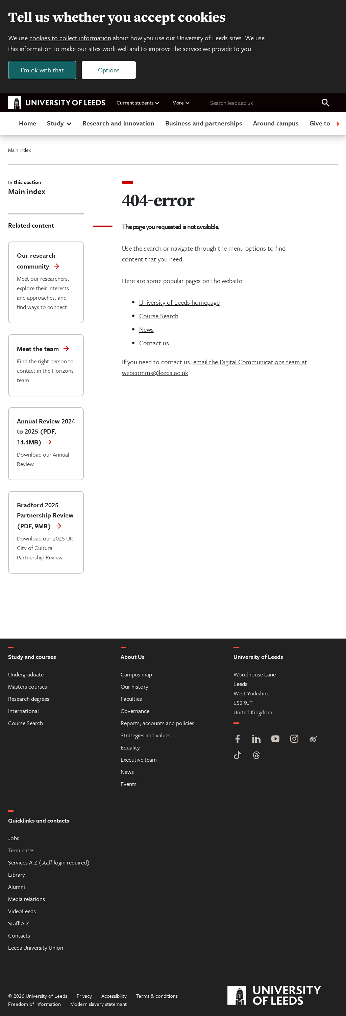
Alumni (16, 886)
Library (16, 874)
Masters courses (27, 686)
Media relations (26, 899)
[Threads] (256, 756)
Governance (135, 711)
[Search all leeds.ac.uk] (326, 103)
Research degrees (28, 698)
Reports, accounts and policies (157, 723)
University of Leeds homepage (179, 302)
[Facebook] (237, 739)
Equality (130, 747)
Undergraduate (26, 674)
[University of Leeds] (282, 996)
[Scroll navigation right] (338, 123)
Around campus (276, 123)
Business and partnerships (203, 123)
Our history (134, 686)
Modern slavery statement (98, 1004)
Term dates (21, 850)
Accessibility (114, 995)
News (146, 329)
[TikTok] (237, 756)
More (178, 102)
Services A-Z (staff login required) (49, 862)
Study (55, 123)
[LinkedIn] (256, 739)
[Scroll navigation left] (8, 123)
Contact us (154, 342)
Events (129, 784)
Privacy (84, 995)
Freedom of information (34, 1004)
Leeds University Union (35, 947)
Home (27, 123)
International (23, 711)
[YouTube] (275, 739)
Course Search (158, 315)
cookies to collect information (70, 37)
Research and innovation (118, 123)
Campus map (136, 674)
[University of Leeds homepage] (56, 103)
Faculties (131, 698)
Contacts (19, 935)
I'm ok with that (42, 69)
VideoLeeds (22, 911)
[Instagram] (294, 739)
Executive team (139, 759)
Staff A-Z (18, 923)
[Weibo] (313, 739)
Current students (135, 102)
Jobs (13, 838)
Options (109, 69)
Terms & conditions (157, 995)
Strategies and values (146, 735)
